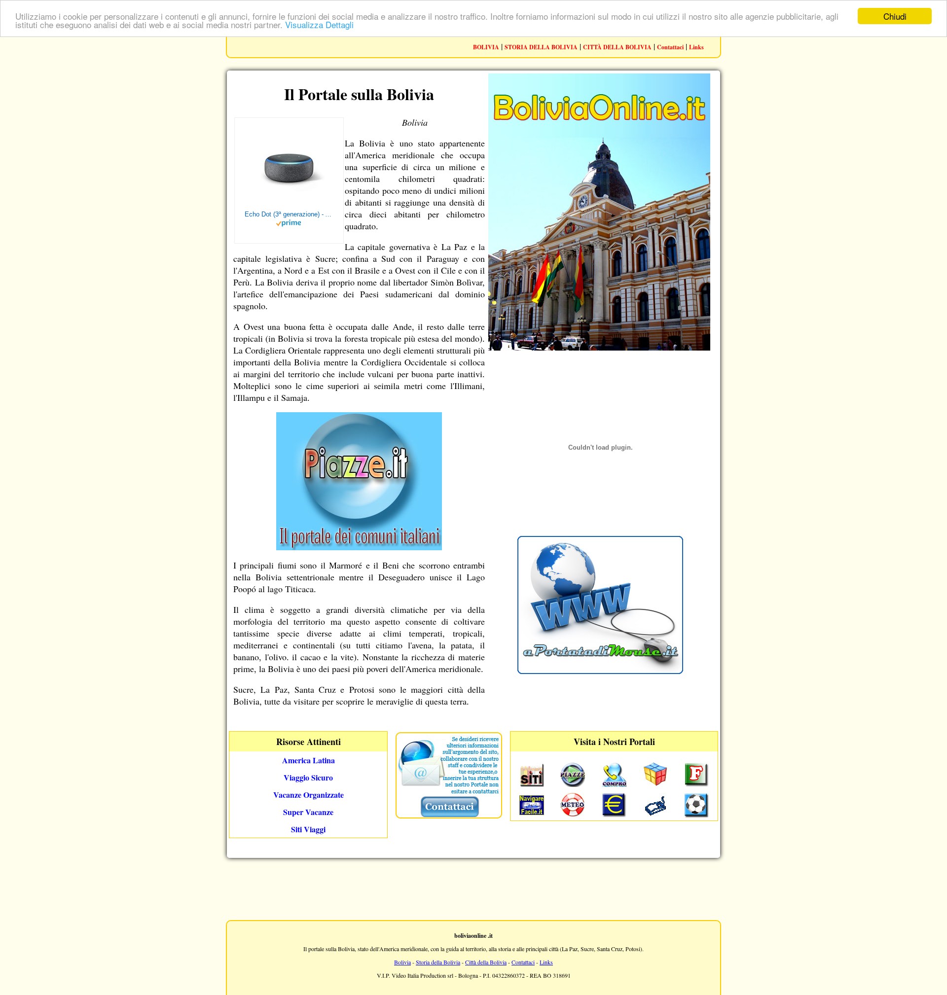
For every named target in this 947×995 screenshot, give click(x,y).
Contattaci (670, 47)
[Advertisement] (473, 888)
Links (696, 47)
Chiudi (895, 16)
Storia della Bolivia (438, 962)
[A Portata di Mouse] (600, 671)
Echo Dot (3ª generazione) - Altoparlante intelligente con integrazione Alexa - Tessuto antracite (289, 214)
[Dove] (359, 547)
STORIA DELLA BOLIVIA (541, 47)
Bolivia (402, 962)
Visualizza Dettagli (319, 25)
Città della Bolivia (486, 962)
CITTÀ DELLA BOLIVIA (617, 47)
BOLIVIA (486, 47)
